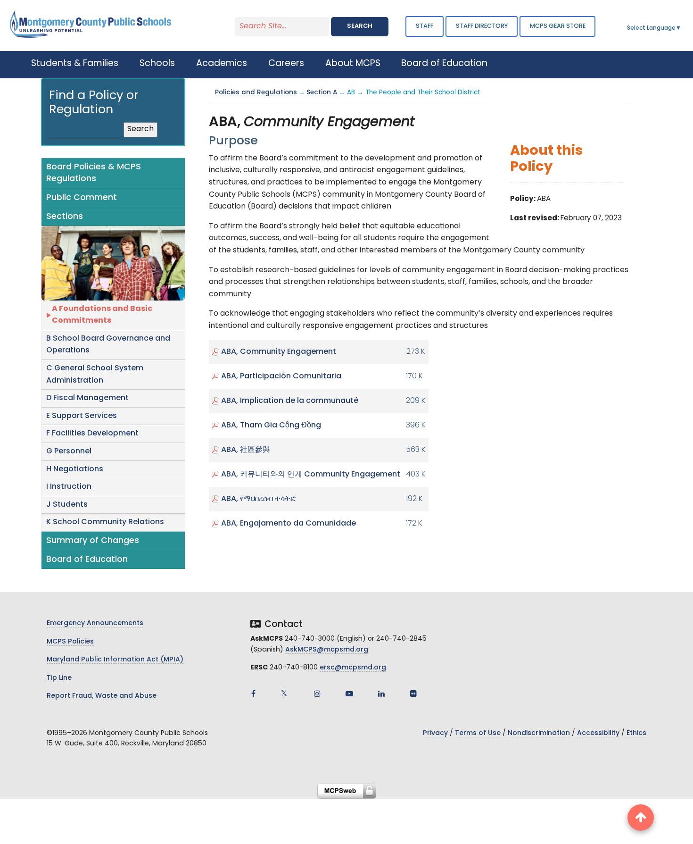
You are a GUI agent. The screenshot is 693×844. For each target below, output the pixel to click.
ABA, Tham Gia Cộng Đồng (271, 425)
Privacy (435, 733)
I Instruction (68, 487)
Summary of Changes (92, 541)
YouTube (349, 693)
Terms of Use (478, 733)
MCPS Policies (70, 641)
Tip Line (59, 678)
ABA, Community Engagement (278, 352)
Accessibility (598, 733)
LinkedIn (381, 693)
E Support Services (81, 416)
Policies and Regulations (256, 93)
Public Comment (81, 198)
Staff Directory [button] (482, 26)
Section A (321, 93)
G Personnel (68, 451)
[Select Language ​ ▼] (681, 28)
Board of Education (87, 560)
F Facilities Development (92, 433)
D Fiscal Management (87, 398)
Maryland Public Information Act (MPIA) (115, 659)
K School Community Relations (105, 522)
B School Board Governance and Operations (108, 345)
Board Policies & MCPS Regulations (93, 173)
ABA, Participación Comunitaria (281, 376)
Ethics (636, 733)
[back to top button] (640, 817)
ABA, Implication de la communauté (289, 401)
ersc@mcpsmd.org (353, 667)
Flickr (413, 693)
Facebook (253, 693)
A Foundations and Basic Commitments (102, 315)
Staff (424, 26)
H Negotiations (74, 469)
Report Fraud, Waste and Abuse (102, 696)
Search (359, 26)
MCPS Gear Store (558, 26)
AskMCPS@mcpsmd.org (326, 649)
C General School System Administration (94, 374)
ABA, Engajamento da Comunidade (288, 523)
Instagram (317, 693)
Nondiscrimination (539, 733)
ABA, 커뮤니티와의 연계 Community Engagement (310, 474)
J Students (67, 505)
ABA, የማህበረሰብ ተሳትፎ (258, 499)
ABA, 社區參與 (245, 450)
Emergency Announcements (95, 623)
